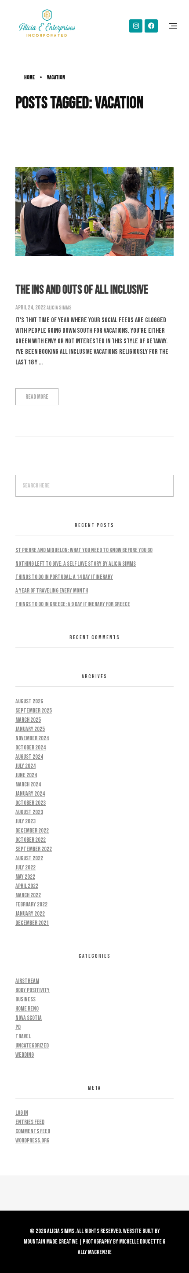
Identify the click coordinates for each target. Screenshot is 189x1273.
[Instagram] (135, 26)
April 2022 (26, 886)
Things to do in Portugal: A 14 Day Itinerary (64, 577)
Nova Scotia (28, 1018)
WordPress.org (32, 1140)
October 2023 (30, 803)
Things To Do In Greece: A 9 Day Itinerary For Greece (72, 604)
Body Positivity (32, 990)
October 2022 (30, 840)
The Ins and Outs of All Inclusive (81, 290)
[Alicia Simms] (47, 24)
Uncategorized (32, 1045)
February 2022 (31, 904)
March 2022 (28, 895)
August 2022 (29, 858)
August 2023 (29, 812)
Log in (21, 1113)
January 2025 (30, 729)
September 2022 (33, 849)
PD (18, 1027)
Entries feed (29, 1122)
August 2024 (29, 756)
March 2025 (28, 720)
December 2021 (32, 923)
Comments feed (32, 1131)
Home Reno (27, 1008)
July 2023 (25, 821)
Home (29, 77)
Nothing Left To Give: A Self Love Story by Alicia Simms (75, 563)
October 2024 (30, 747)
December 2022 (32, 830)
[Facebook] (151, 26)
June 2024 (26, 775)
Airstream (27, 981)
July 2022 (25, 867)
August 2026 (29, 701)
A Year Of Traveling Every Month (51, 590)
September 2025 (33, 710)
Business (25, 999)
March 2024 (28, 784)
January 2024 (30, 793)
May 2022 (25, 876)
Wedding (24, 1054)
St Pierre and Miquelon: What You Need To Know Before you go (84, 550)
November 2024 (32, 738)
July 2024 (25, 766)
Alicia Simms (59, 308)
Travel (23, 1036)
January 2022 (30, 913)
